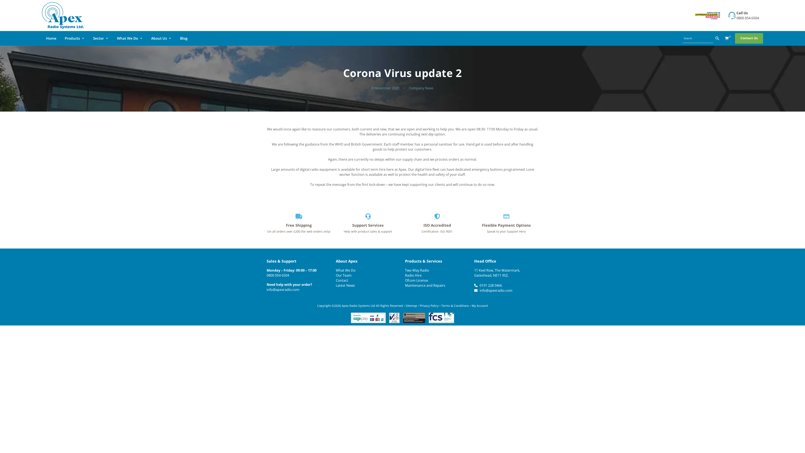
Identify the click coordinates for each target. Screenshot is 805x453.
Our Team (344, 275)
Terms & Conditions (455, 306)
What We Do (127, 38)
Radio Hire (413, 275)
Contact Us (749, 38)
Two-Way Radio (417, 270)
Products (72, 38)
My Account (480, 306)
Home (51, 38)
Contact (342, 280)
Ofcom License (416, 280)
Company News (421, 88)
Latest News (345, 285)
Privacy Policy (429, 306)
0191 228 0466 (491, 285)
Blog (183, 38)
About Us (159, 38)
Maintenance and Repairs (425, 285)
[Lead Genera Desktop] (63, 15)
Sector (98, 38)
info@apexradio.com (283, 289)
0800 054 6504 (747, 18)
